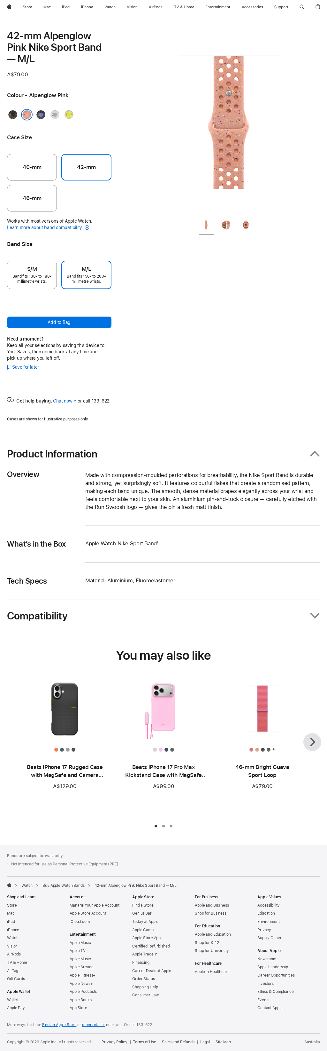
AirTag (12, 971)
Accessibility (268, 905)
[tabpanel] (228, 121)
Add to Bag (59, 322)
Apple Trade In (144, 954)
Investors (265, 983)
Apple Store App (146, 938)
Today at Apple (145, 921)
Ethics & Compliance (275, 991)
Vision (12, 946)
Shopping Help (145, 987)
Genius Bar (142, 913)
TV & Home (17, 962)
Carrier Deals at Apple (151, 971)
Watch (27, 885)
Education (266, 913)
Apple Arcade (82, 967)
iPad (11, 921)
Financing (140, 962)
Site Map (223, 1042)
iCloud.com (80, 921)
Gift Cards (16, 979)
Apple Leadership (272, 967)
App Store (78, 1008)
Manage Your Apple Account (94, 905)
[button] (302, 7)
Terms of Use (144, 1042)
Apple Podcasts (83, 991)
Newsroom (266, 959)
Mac (11, 913)
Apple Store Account (88, 913)
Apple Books (81, 1000)
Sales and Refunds (178, 1042)
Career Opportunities (276, 975)
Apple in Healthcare (212, 972)
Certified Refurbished (151, 946)
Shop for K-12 (207, 942)
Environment (268, 921)
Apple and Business (212, 905)
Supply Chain (269, 938)
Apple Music (80, 942)
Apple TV (78, 950)
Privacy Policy (114, 1042)
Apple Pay (16, 1008)
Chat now (64, 400)
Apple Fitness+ (82, 975)
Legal (205, 1042)
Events (263, 1000)
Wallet (12, 1000)
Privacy (264, 930)
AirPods (14, 954)
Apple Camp (143, 930)
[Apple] (9, 885)
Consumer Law (145, 995)
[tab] (206, 226)
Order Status (143, 979)
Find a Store (143, 905)
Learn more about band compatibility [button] (45, 227)
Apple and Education (213, 934)
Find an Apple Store (59, 1025)
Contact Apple (269, 1008)
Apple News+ (81, 983)
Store (12, 905)
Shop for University (212, 950)
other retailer (93, 1025)
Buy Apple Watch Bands (63, 885)
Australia (312, 1042)
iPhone (13, 930)
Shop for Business (210, 913)
